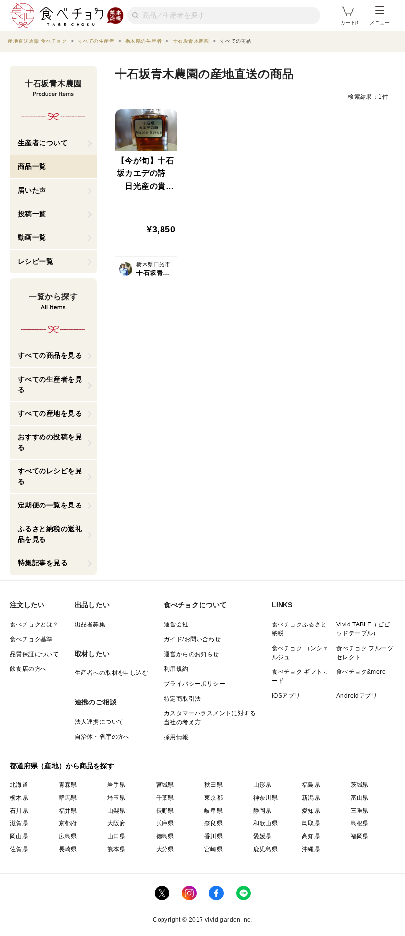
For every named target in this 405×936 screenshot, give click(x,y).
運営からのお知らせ (191, 654)
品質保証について (34, 654)
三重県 (360, 810)
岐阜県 (213, 810)
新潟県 (311, 797)
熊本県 (116, 849)
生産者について (43, 143)
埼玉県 (116, 797)
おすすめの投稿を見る (50, 442)
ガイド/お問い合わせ (192, 639)
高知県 (311, 836)
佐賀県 (19, 849)
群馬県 (68, 797)
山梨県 (116, 810)
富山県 (360, 797)
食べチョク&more (361, 671)
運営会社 (176, 624)
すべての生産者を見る (50, 384)
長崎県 (68, 849)
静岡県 (262, 810)
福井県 (68, 810)
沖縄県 (311, 849)
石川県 (19, 810)
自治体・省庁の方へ (102, 736)
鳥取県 (311, 823)
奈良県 (213, 823)
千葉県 (165, 797)
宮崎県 (213, 849)
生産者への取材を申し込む (111, 672)
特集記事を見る (43, 563)
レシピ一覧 (36, 261)
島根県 (360, 823)
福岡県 (360, 836)
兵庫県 (165, 823)
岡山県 (19, 836)
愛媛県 (262, 836)
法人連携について (99, 721)
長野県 (165, 810)
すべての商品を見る (50, 355)
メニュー (380, 22)
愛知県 (311, 810)
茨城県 (360, 784)
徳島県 (165, 836)
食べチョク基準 (31, 639)
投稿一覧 (32, 214)
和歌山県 (265, 823)
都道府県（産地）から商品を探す (62, 766)
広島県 (68, 836)
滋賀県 (19, 823)
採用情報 (176, 737)
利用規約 (176, 668)
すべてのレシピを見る (50, 476)
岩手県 (116, 784)
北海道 (19, 784)
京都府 (68, 823)
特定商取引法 (182, 698)
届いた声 (32, 190)
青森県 (68, 784)
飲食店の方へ (28, 668)
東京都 (213, 797)
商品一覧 (32, 166)
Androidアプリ (356, 695)
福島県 (311, 784)
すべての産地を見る (50, 413)
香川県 (213, 836)
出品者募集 (90, 624)
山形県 (262, 784)
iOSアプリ (286, 695)
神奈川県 (265, 797)
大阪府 (116, 823)
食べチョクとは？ (34, 624)
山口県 (116, 836)
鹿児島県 (265, 849)
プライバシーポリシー (194, 683)
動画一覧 (32, 237)
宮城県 (165, 784)
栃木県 (19, 797)
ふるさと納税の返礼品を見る (50, 534)
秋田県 (213, 784)
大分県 (165, 849)
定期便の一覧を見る (50, 505)
